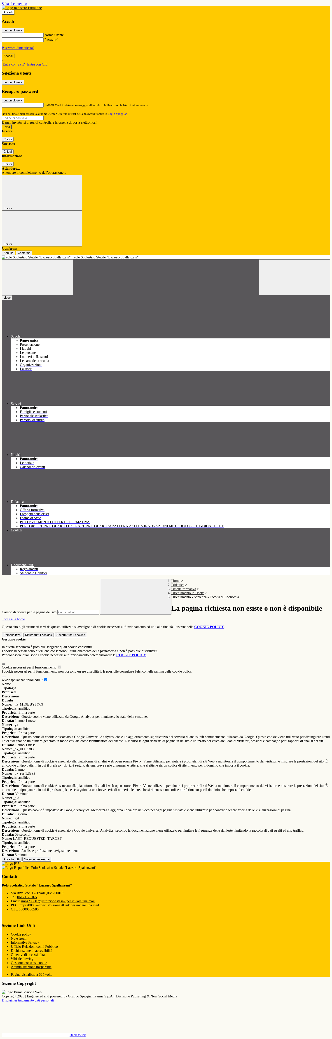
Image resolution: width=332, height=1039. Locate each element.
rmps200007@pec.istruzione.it (59, 905)
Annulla (8, 253)
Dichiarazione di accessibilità (31, 950)
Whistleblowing (22, 959)
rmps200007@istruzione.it (58, 901)
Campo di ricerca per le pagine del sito (29, 612)
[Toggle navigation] (37, 277)
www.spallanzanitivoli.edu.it (22, 680)
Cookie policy (21, 934)
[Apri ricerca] (294, 277)
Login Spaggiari (118, 113)
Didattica (177, 585)
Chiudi (8, 139)
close (7, 297)
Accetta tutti (70, 635)
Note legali (18, 938)
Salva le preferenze (36, 859)
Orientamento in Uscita (187, 593)
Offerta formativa (183, 589)
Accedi (8, 12)
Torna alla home (13, 619)
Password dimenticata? (18, 48)
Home (175, 581)
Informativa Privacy (25, 942)
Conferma (24, 253)
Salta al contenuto (14, 4)
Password (51, 40)
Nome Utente (54, 35)
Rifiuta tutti (38, 635)
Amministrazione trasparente (31, 967)
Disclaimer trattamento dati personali (28, 1000)
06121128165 (27, 897)
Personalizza (12, 635)
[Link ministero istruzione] (22, 8)
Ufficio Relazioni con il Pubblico (34, 946)
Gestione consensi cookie (29, 963)
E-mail (49, 105)
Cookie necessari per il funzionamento (29, 667)
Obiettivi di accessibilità (28, 955)
